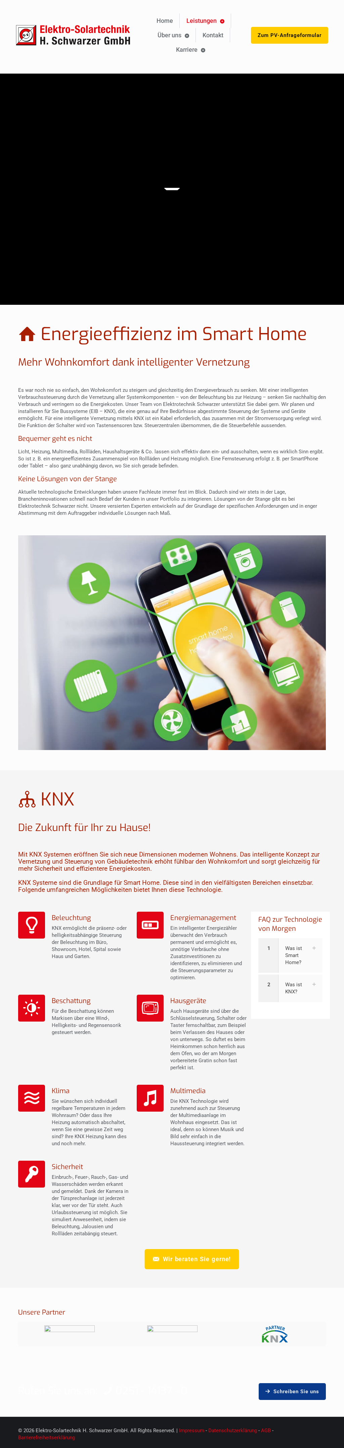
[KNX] (275, 1334)
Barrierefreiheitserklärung (46, 1438)
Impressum (191, 1431)
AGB (266, 1431)
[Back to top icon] (312, 1434)
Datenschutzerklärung (232, 1431)
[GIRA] (172, 1334)
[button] (290, 955)
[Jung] (69, 1334)
